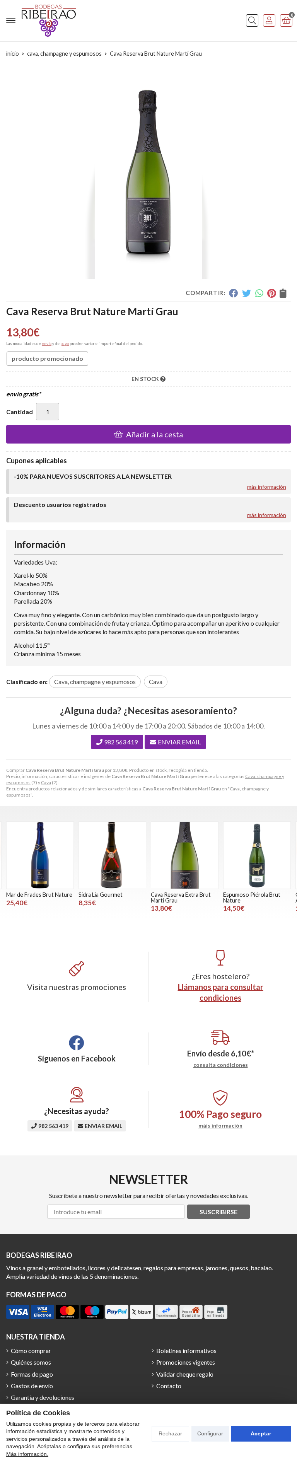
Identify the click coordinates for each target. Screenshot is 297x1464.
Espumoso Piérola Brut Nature (251, 897)
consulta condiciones (220, 1065)
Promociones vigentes (185, 1362)
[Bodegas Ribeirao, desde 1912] (49, 21)
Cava (46, 782)
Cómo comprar (31, 1350)
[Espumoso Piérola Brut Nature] (257, 855)
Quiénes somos (31, 1362)
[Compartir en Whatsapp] (259, 293)
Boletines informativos (186, 1350)
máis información (220, 1126)
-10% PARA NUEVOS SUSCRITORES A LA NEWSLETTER (93, 476)
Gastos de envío (32, 1385)
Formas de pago (32, 1374)
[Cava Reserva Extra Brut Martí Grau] (184, 855)
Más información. (27, 1454)
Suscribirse (218, 1211)
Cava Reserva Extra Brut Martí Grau (181, 897)
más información (266, 486)
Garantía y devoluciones (42, 1397)
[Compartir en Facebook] (233, 293)
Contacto (168, 1385)
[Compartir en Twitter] (246, 293)
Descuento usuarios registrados (60, 504)
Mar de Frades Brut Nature (39, 894)
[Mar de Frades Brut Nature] (40, 855)
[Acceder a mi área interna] (269, 20)
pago (64, 343)
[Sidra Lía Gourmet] (112, 855)
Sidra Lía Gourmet (101, 894)
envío (46, 343)
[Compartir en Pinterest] (271, 293)
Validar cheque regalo (184, 1374)
